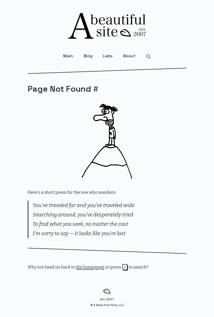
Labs (107, 56)
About (129, 56)
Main (68, 56)
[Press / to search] (148, 56)
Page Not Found (59, 89)
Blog (88, 56)
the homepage (90, 267)
